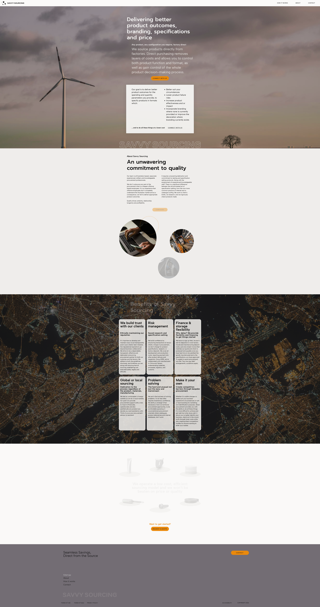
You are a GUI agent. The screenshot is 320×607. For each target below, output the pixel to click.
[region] (129, 466)
